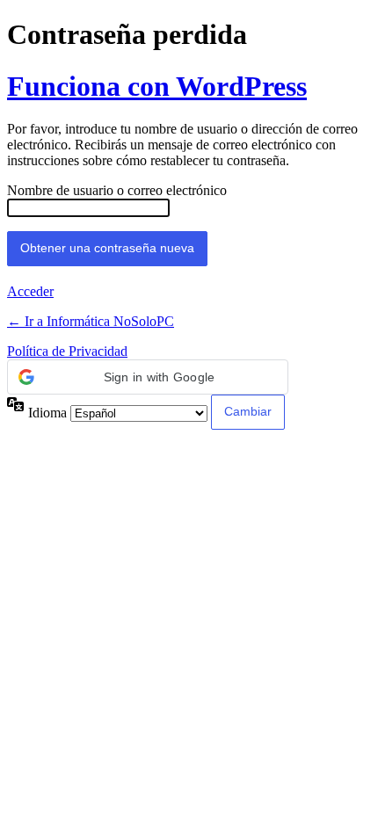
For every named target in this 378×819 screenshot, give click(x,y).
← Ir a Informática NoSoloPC (90, 321)
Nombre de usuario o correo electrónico (117, 190)
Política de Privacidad (67, 351)
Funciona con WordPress (157, 86)
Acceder (30, 291)
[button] (147, 377)
